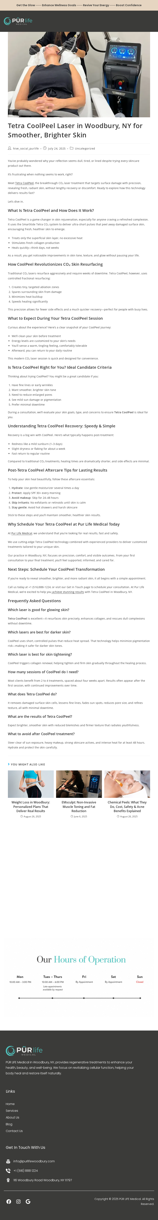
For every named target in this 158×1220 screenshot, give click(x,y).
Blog (9, 1124)
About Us (12, 1117)
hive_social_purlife (26, 148)
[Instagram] (18, 1201)
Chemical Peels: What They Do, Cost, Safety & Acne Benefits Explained (127, 806)
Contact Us (14, 1131)
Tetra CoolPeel (24, 183)
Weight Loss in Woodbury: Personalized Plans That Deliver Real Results (31, 806)
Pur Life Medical (21, 533)
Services (12, 1110)
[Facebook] (8, 1201)
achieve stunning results (67, 592)
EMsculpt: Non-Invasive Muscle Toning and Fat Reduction (79, 806)
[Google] (28, 1201)
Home (10, 1104)
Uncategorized (85, 148)
